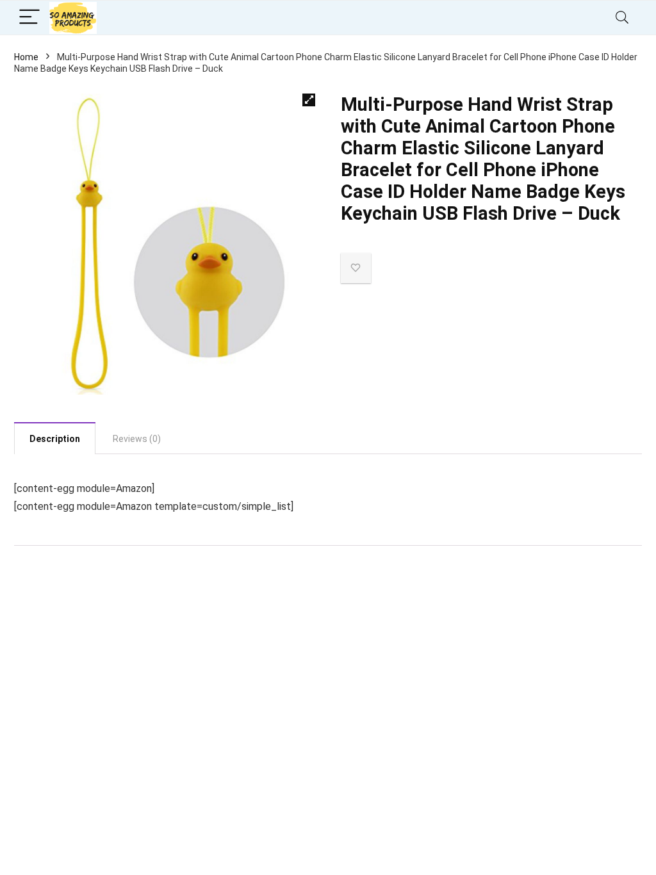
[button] (308, 100)
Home (26, 57)
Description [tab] (54, 439)
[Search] (622, 18)
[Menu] (29, 18)
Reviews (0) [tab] (137, 439)
